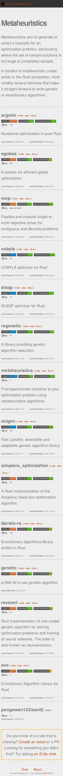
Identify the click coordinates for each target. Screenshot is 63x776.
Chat (24, 769)
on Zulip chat (45, 753)
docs (33, 115)
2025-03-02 (48, 773)
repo (27, 115)
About (37, 769)
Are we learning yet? (19, 3)
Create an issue (32, 741)
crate (20, 115)
